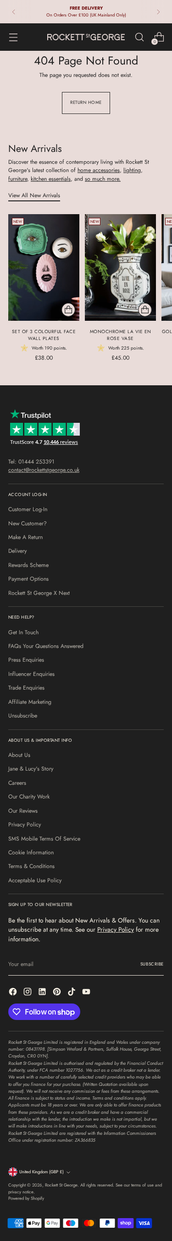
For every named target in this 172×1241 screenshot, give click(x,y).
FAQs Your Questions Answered (45, 646)
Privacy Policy (24, 824)
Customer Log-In (27, 509)
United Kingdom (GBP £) (41, 1172)
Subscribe (152, 964)
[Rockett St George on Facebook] (13, 992)
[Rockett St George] (86, 37)
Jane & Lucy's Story (30, 769)
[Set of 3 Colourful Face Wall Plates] (43, 267)
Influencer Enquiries (31, 674)
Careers (17, 783)
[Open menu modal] (13, 37)
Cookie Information (31, 852)
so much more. (103, 179)
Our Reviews (23, 811)
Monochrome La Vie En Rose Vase (120, 335)
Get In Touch (23, 632)
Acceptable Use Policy (34, 880)
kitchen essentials (51, 179)
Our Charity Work (29, 797)
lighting (132, 170)
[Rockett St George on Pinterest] (57, 992)
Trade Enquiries (26, 688)
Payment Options (28, 579)
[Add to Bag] (68, 310)
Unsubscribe (22, 716)
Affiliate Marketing (29, 702)
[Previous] (14, 11)
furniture (17, 179)
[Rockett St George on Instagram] (28, 992)
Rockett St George (61, 1185)
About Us (19, 755)
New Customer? (27, 523)
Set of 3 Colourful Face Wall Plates (44, 335)
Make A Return (25, 537)
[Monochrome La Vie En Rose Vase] (120, 267)
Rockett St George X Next (39, 593)
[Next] (158, 11)
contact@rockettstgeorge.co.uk (43, 470)
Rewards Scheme (28, 565)
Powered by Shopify (26, 1198)
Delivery (17, 551)
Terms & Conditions (31, 866)
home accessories (99, 170)
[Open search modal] (139, 37)
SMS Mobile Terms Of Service (44, 839)
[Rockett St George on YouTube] (87, 992)
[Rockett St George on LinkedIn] (43, 992)
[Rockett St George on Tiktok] (72, 992)
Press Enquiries (26, 660)
